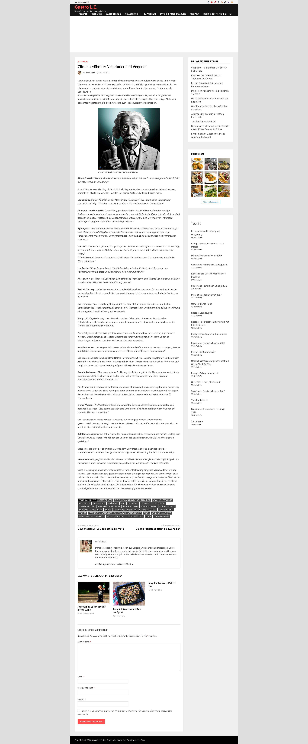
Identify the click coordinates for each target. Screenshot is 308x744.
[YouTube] (212, 2)
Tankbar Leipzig (199, 400)
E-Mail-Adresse (86, 688)
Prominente (96, 510)
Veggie (146, 513)
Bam (143, 740)
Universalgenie (166, 510)
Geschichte (133, 503)
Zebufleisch (197, 421)
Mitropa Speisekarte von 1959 (206, 255)
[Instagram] (219, 2)
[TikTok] (225, 2)
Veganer (82, 513)
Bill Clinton (84, 503)
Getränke (96, 14)
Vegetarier (107, 513)
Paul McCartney (167, 507)
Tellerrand (131, 14)
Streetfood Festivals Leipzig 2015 (208, 391)
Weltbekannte (97, 516)
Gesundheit (146, 503)
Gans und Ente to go (201, 304)
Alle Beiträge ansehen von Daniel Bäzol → (114, 564)
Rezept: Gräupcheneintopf (204, 373)
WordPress (131, 740)
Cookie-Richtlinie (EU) (215, 14)
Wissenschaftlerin (134, 516)
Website (82, 699)
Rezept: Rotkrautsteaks (203, 352)
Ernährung (113, 503)
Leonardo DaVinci (87, 507)
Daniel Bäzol (90, 73)
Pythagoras (119, 510)
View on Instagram (210, 202)
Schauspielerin (149, 510)
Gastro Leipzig (113, 14)
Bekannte (145, 500)
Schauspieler (133, 510)
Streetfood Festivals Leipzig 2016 (208, 343)
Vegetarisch (120, 513)
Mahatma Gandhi (105, 507)
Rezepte (83, 14)
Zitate (148, 516)
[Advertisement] (154, 34)
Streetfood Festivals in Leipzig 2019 (209, 286)
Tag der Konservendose (203, 121)
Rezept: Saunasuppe (201, 313)
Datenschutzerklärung (173, 14)
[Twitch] (229, 2)
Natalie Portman (130, 507)
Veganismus (94, 513)
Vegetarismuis (134, 513)
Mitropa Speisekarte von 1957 (206, 295)
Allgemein (82, 62)
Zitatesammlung (161, 516)
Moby (117, 507)
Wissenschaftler (115, 516)
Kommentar (84, 642)
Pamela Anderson (149, 507)
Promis (108, 510)
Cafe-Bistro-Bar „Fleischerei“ (206, 382)
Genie (123, 503)
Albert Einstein (105, 500)
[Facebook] (208, 2)
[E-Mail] (232, 2)
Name (81, 677)
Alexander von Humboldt (127, 500)
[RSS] (222, 2)
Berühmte (167, 500)
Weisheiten (84, 516)
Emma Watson (99, 503)
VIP (169, 513)
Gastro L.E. (86, 7)
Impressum (150, 14)
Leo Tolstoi (159, 503)
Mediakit (194, 14)
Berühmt (157, 500)
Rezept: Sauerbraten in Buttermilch (209, 334)
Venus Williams (159, 513)
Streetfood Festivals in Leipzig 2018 (209, 264)
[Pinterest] (215, 2)
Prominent (84, 510)
